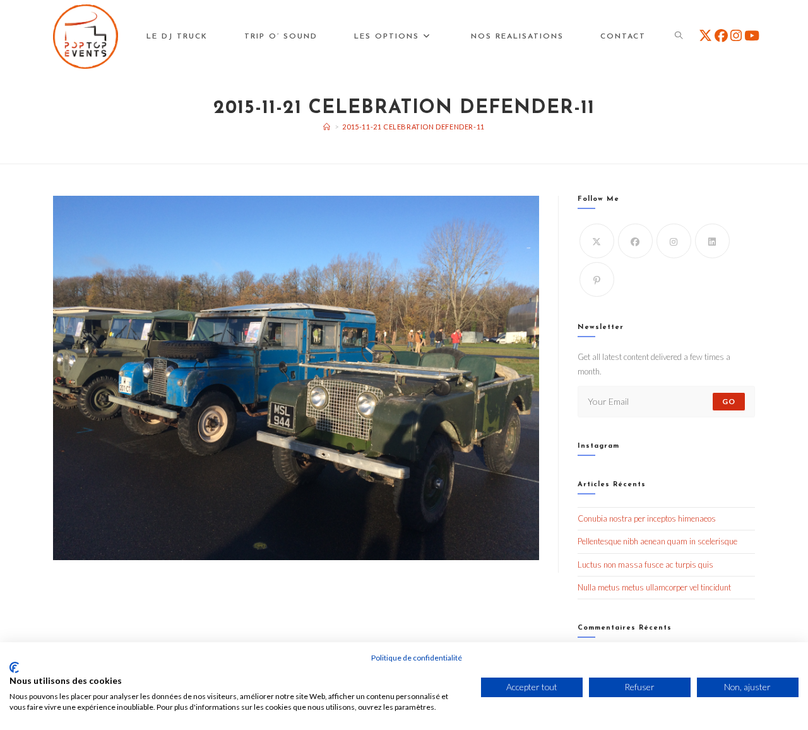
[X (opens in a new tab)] (705, 35)
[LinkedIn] (712, 241)
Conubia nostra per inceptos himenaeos (647, 518)
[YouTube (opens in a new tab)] (752, 35)
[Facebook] (635, 241)
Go (728, 401)
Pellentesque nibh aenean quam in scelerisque (657, 541)
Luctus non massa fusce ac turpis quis (645, 564)
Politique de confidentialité (416, 657)
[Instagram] (673, 241)
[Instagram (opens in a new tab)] (736, 35)
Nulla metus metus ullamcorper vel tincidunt (654, 587)
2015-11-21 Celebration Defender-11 (413, 127)
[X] (596, 241)
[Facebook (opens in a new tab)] (721, 35)
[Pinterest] (596, 279)
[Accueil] (327, 127)
